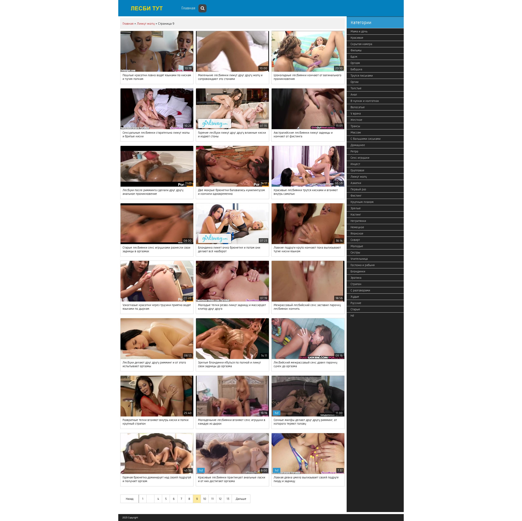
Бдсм (354, 56)
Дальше (241, 499)
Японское (357, 233)
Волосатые (358, 107)
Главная (188, 8)
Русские (356, 303)
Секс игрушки (360, 158)
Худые (355, 297)
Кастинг (356, 214)
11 (212, 499)
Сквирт (355, 240)
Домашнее (358, 145)
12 (220, 499)
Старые (355, 309)
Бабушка (356, 69)
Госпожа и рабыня (363, 265)
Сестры (355, 252)
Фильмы (356, 50)
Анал (354, 94)
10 (204, 499)
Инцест (355, 164)
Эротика (356, 278)
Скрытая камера (361, 44)
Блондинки (358, 271)
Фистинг (356, 195)
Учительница (359, 259)
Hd (352, 315)
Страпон (356, 284)
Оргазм (355, 63)
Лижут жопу (359, 176)
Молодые (357, 246)
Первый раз (358, 189)
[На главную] (148, 8)
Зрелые (356, 208)
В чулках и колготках (365, 101)
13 (228, 499)
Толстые (356, 88)
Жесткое (356, 120)
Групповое (357, 170)
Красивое (357, 38)
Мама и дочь (359, 31)
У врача (356, 113)
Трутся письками (362, 75)
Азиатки (356, 183)
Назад (129, 499)
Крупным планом (362, 202)
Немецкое (357, 227)
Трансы (355, 126)
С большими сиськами (365, 139)
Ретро (354, 151)
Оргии (354, 82)
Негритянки (358, 221)
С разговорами (360, 290)
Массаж (356, 132)
